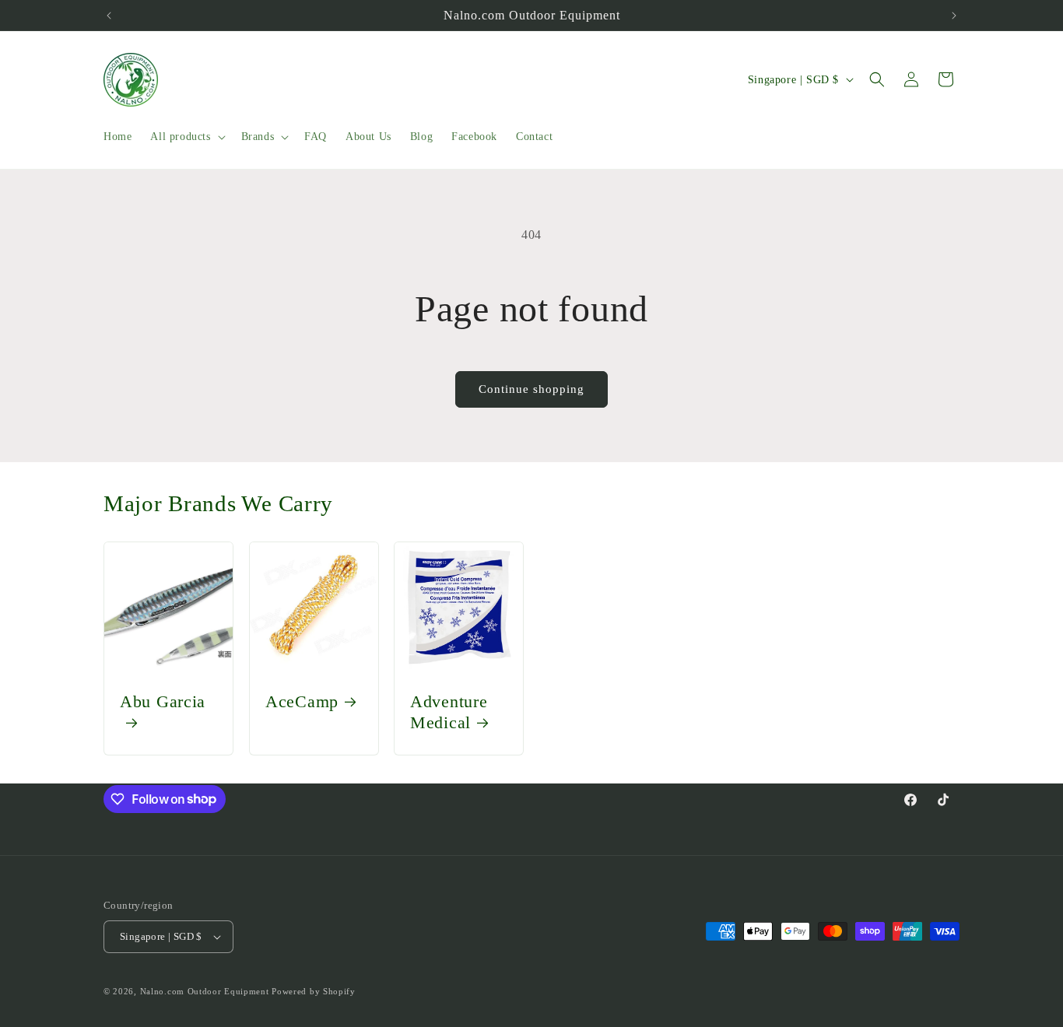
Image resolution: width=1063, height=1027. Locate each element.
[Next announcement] (954, 15)
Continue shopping (531, 389)
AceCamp (302, 701)
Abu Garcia (162, 701)
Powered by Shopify (314, 991)
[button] (186, 137)
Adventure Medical (448, 712)
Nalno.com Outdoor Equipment (204, 991)
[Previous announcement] (109, 15)
